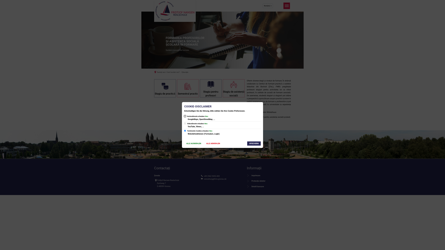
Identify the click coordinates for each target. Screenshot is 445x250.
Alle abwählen (213, 143)
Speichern (254, 143)
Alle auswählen (193, 143)
